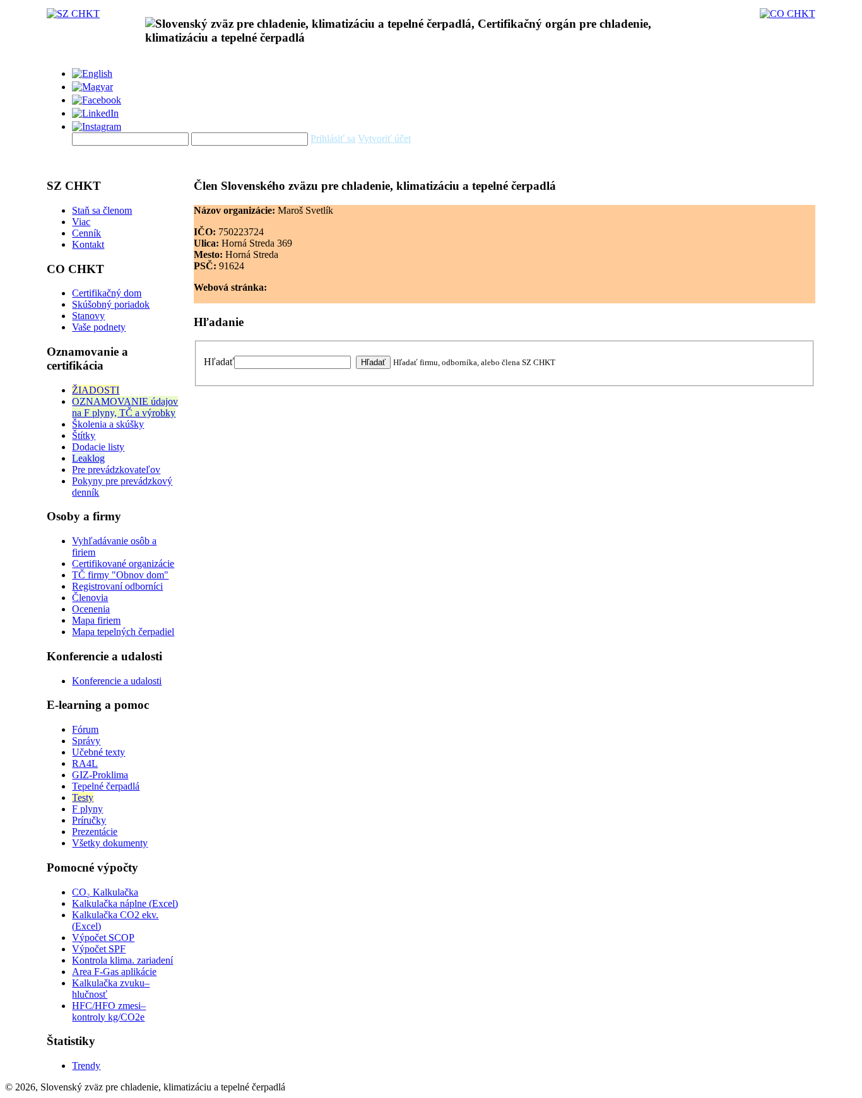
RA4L (85, 763)
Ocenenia (91, 609)
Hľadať (219, 361)
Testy (82, 797)
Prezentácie (94, 831)
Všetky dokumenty (110, 843)
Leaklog (88, 458)
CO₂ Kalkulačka (105, 892)
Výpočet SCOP (103, 937)
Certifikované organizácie (123, 563)
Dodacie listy (98, 446)
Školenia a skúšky (108, 424)
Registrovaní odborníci (117, 586)
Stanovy (88, 315)
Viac (81, 221)
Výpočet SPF (99, 948)
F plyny (87, 808)
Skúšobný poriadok (111, 304)
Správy (86, 740)
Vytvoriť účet (384, 138)
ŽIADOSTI (95, 390)
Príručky (89, 820)
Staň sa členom (102, 210)
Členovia (90, 597)
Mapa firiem (96, 620)
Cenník (86, 233)
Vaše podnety (99, 327)
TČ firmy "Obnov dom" (120, 574)
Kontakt (88, 244)
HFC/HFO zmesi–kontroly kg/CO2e (109, 1011)
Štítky (83, 435)
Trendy (86, 1065)
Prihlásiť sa (332, 138)
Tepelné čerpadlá (105, 786)
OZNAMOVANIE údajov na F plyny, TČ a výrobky (125, 407)
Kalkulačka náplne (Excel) (125, 903)
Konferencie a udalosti (117, 680)
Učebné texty (98, 752)
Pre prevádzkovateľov (116, 469)
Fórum (85, 729)
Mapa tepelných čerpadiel (123, 631)
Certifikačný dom (106, 293)
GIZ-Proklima (100, 774)
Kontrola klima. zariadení (122, 960)
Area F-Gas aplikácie (114, 971)
